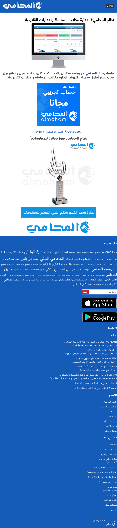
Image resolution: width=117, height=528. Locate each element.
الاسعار (114, 509)
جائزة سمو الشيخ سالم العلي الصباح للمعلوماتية (41, 275)
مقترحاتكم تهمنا (110, 500)
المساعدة (113, 416)
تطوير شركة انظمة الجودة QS (105, 520)
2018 (115, 252)
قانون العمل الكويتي (99, 279)
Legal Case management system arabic (90, 252)
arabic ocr (71, 252)
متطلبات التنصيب (109, 490)
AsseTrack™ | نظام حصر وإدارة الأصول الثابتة (97, 366)
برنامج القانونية (9, 264)
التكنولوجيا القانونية (109, 406)
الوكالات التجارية (107, 264)
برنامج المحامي (101, 269)
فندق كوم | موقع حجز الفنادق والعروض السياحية (96, 383)
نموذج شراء (112, 495)
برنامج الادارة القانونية (35, 264)
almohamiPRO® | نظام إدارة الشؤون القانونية (96, 358)
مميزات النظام (111, 431)
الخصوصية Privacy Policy (105, 467)
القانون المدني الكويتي (77, 259)
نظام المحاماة (109, 284)
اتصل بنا (113, 335)
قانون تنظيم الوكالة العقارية (79, 280)
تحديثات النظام (110, 421)
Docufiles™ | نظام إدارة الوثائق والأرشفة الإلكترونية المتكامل (90, 342)
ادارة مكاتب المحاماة (12, 252)
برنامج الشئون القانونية (22, 264)
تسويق (16, 269)
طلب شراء (112, 487)
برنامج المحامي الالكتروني (83, 269)
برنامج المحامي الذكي (60, 269)
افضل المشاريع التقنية (96, 259)
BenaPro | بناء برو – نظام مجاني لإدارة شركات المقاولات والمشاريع (88, 375)
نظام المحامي (80, 284)
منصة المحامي (12, 279)
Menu (109, 6)
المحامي (91, 73)
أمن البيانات (112, 462)
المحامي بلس (30, 258)
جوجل (25, 275)
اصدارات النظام (55, 131)
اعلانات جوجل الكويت (110, 259)
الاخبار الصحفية (110, 402)
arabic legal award (56, 252)
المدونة (114, 411)
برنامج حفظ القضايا (39, 269)
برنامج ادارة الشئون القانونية (57, 264)
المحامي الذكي (52, 258)
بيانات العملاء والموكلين (25, 269)
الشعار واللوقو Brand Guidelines (102, 477)
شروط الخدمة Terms (108, 482)
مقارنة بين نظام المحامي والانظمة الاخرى (32, 280)
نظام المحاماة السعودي (95, 284)
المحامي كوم (13, 259)
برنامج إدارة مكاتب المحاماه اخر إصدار (84, 264)
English (39, 131)
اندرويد (99, 264)
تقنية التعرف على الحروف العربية (95, 275)
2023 (109, 252)
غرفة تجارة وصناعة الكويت (15, 275)
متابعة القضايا (50, 280)
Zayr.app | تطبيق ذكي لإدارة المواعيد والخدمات (96, 388)
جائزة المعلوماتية (80, 275)
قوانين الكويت (62, 279)
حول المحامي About (108, 459)
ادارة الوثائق (34, 251)
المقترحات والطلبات (108, 454)
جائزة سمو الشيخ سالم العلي (65, 275)
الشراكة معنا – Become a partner (102, 472)
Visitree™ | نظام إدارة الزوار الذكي (102, 350)
